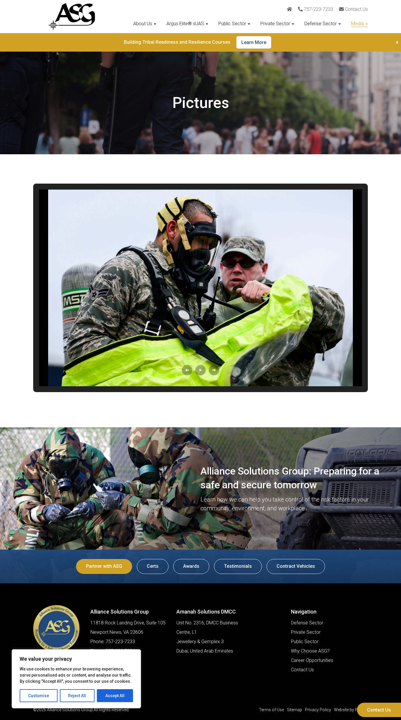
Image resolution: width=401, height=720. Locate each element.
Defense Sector (321, 23)
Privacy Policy (318, 709)
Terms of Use (271, 709)
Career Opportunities (312, 660)
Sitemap (294, 709)
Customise (38, 695)
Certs (153, 566)
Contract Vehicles (296, 566)
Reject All (77, 695)
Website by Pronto (351, 709)
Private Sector (275, 23)
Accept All (114, 695)
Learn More (253, 42)
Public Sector (232, 23)
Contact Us (379, 710)
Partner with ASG (104, 566)
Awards (191, 566)
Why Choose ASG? (310, 651)
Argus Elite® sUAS (185, 23)
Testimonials (238, 566)
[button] (187, 370)
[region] (76, 678)
